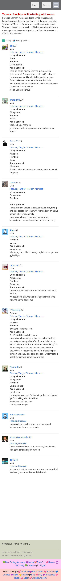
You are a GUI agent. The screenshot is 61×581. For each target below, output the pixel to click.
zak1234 (14, 460)
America (25, 571)
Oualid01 (14, 182)
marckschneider (17, 414)
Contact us (7, 544)
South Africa (38, 571)
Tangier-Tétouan (26, 52)
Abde (12, 230)
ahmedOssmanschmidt (21, 437)
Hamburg (20, 565)
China (16, 575)
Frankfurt (41, 562)
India (33, 575)
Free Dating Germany (15, 562)
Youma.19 (14, 367)
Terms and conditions (11, 552)
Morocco (39, 52)
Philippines (50, 575)
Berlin (31, 562)
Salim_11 (14, 141)
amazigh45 (15, 100)
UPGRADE (25, 544)
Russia (17, 578)
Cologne (41, 565)
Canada (6, 575)
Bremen (31, 565)
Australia (50, 571)
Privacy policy (27, 552)
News (16, 544)
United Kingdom (39, 578)
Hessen (51, 562)
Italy (40, 575)
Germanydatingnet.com (22, 555)
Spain (26, 578)
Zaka (12, 46)
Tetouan (13, 52)
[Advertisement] (30, 509)
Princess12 (15, 310)
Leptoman (14, 265)
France (24, 575)
